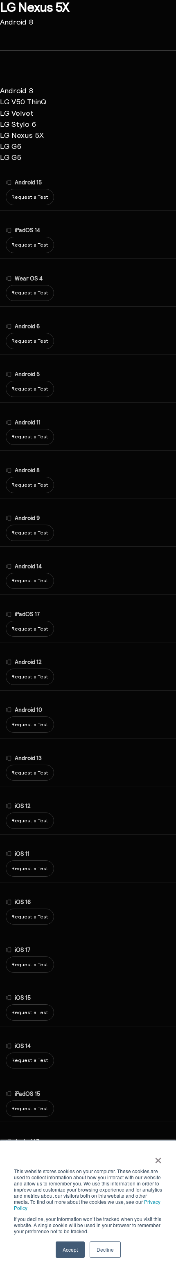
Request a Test (29, 197)
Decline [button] (105, 1249)
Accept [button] (70, 1249)
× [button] (158, 1157)
